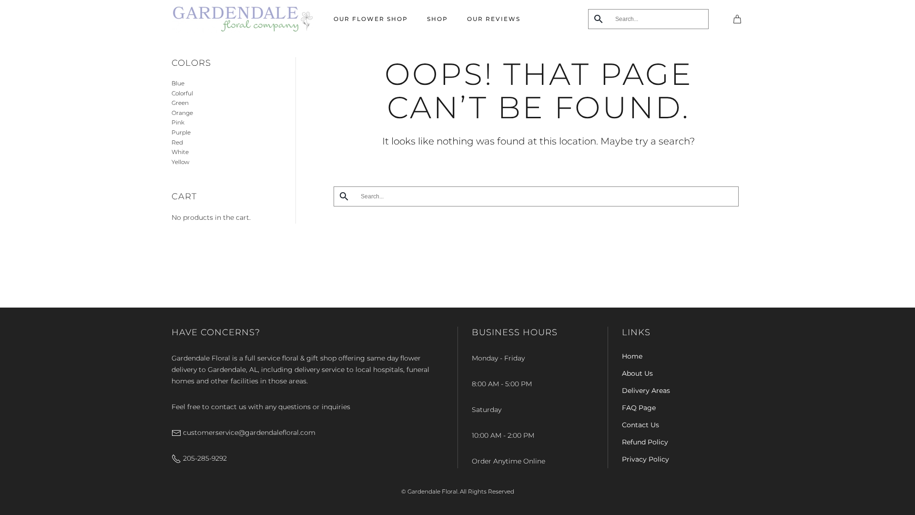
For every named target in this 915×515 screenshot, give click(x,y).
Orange (182, 112)
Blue (178, 83)
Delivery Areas (646, 390)
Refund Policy (645, 442)
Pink (178, 122)
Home (632, 356)
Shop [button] (437, 18)
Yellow (180, 161)
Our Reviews (493, 18)
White (180, 151)
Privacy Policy (645, 459)
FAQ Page (639, 407)
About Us (637, 373)
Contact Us (640, 425)
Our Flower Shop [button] (371, 18)
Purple (181, 132)
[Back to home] (243, 19)
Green (180, 102)
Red (177, 142)
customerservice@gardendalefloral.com (248, 432)
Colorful (182, 93)
